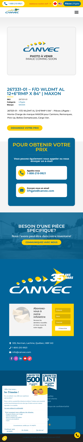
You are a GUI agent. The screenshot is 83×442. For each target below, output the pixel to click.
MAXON (22, 105)
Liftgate (72, 3)
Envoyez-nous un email (38, 188)
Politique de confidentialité (57, 406)
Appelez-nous (33, 170)
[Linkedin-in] (20, 358)
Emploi (48, 401)
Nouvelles (49, 396)
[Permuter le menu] (76, 12)
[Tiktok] (29, 358)
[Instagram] (16, 358)
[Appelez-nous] (21, 172)
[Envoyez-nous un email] (21, 190)
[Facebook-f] (11, 358)
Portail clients (51, 399)
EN (46, 404)
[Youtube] (25, 358)
